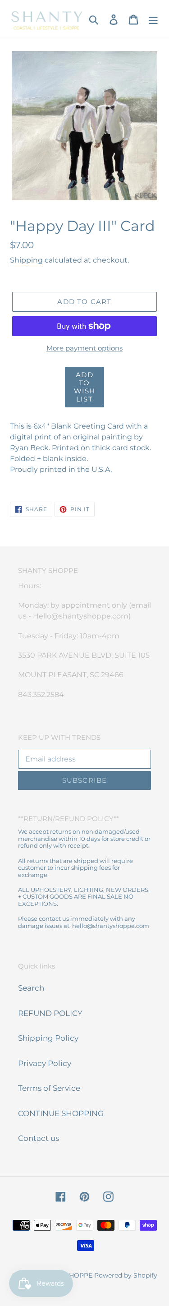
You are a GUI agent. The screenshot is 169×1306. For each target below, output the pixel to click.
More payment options (84, 348)
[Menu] (153, 19)
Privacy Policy (44, 1063)
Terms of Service (49, 1088)
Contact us (38, 1138)
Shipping (26, 260)
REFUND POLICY (50, 1013)
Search (31, 987)
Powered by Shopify (125, 1275)
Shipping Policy (48, 1038)
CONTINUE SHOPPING (61, 1113)
